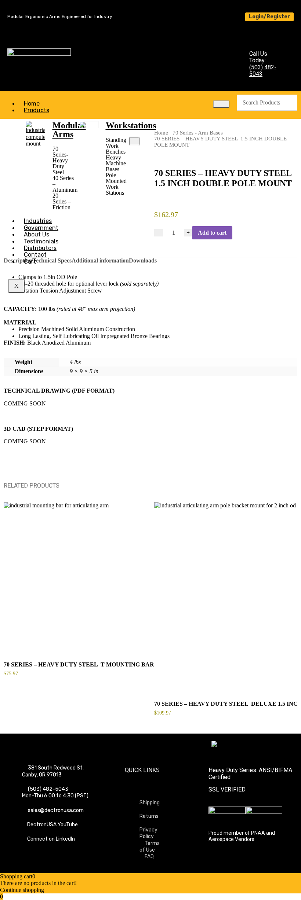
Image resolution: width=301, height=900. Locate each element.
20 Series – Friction (61, 201)
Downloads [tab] (143, 260)
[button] (62, 160)
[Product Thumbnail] (134, 141)
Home (161, 133)
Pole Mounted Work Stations (115, 184)
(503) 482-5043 (262, 70)
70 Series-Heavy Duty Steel (60, 160)
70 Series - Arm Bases (198, 133)
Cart (30, 261)
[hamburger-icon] (221, 104)
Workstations (131, 125)
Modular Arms (69, 130)
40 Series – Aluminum (62, 184)
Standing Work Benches (115, 146)
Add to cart (212, 232)
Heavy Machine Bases (115, 163)
